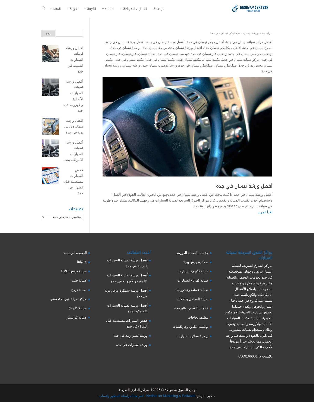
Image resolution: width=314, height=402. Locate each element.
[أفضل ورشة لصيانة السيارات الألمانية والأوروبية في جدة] (50, 88)
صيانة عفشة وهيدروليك (192, 290)
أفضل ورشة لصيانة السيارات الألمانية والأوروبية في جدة (73, 96)
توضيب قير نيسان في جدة (209, 54)
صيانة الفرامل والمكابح (192, 299)
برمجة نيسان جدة (154, 48)
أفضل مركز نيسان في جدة (205, 42)
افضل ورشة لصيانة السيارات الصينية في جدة (74, 59)
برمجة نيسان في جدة (126, 48)
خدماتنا (82, 262)
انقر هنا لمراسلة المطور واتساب (121, 396)
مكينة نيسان (211, 59)
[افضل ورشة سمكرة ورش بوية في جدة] (50, 127)
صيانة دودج (79, 290)
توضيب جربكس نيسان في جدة (250, 54)
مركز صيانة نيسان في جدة (241, 59)
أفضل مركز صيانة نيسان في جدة (249, 42)
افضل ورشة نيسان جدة (185, 48)
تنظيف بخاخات (198, 317)
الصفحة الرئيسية (75, 253)
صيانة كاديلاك (77, 308)
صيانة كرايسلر (77, 317)
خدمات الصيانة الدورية (192, 253)
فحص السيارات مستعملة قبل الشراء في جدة (73, 181)
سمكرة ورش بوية (195, 262)
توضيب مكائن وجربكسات (190, 326)
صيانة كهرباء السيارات (192, 280)
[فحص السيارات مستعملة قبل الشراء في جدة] (50, 176)
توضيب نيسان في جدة (173, 54)
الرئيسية (267, 33)
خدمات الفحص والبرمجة (191, 308)
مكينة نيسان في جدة (160, 59)
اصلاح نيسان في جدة (257, 48)
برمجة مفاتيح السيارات (192, 336)
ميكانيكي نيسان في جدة (196, 65)
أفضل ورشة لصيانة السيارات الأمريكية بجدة (73, 151)
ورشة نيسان (251, 33)
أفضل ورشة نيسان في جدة (165, 42)
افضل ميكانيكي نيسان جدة (222, 48)
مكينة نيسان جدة (189, 59)
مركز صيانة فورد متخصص (68, 299)
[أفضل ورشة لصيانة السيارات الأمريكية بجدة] (50, 148)
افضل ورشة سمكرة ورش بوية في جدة (73, 126)
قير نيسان (129, 54)
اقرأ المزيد (265, 212)
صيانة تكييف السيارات (193, 271)
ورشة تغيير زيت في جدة (130, 335)
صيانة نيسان (147, 54)
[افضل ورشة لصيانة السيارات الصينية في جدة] (50, 54)
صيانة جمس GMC (74, 271)
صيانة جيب (79, 280)
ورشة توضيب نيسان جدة (159, 65)
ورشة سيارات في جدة (132, 345)
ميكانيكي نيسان (226, 65)
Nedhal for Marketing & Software (170, 396)
